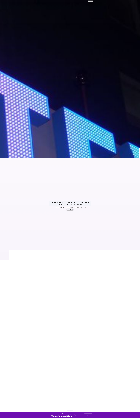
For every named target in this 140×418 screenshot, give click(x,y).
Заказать (70, 209)
